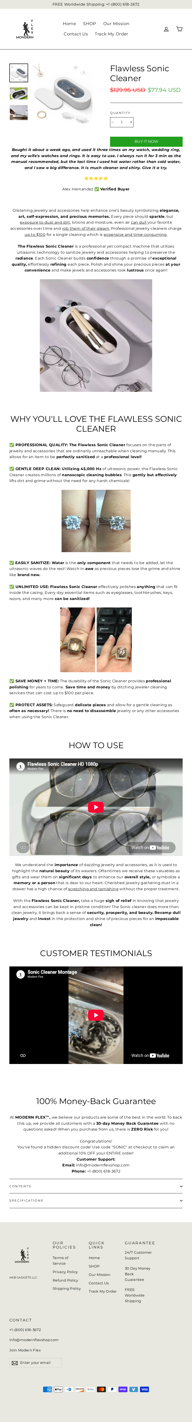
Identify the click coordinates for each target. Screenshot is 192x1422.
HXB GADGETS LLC (23, 1277)
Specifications (26, 1200)
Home (69, 23)
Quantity (120, 113)
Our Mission (116, 23)
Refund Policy (65, 1280)
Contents (20, 1186)
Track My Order (111, 34)
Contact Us (76, 34)
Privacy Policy (65, 1272)
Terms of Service (60, 1261)
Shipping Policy (67, 1288)
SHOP (89, 23)
